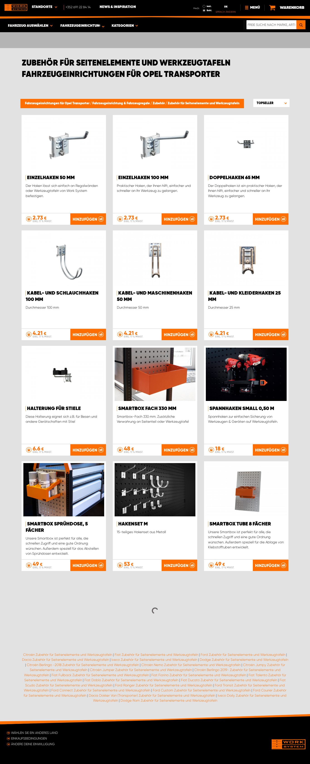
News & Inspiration (118, 7)
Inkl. (209, 6)
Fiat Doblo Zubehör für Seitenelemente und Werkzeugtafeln (131, 680)
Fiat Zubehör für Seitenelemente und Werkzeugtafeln (156, 655)
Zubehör (159, 103)
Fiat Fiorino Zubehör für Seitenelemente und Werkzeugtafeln (198, 675)
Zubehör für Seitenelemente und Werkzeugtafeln (203, 103)
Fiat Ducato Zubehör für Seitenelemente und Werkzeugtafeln (229, 680)
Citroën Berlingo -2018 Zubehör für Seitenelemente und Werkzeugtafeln (83, 665)
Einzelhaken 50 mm (51, 177)
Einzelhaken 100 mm (143, 177)
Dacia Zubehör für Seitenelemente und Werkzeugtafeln (65, 660)
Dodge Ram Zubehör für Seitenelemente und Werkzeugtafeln (169, 700)
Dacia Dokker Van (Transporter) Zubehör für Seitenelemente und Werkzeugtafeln (152, 695)
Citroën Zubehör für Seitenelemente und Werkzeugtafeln (67, 655)
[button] (271, 103)
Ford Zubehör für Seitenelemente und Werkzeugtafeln (243, 655)
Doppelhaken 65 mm (234, 177)
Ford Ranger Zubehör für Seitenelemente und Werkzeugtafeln (163, 685)
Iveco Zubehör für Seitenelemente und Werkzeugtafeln (154, 660)
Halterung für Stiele (54, 408)
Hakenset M (133, 524)
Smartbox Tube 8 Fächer (240, 524)
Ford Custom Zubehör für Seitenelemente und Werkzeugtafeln (202, 690)
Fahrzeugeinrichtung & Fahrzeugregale (121, 103)
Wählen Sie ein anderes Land (34, 733)
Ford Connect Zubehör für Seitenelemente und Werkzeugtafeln (100, 690)
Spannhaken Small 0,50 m (241, 408)
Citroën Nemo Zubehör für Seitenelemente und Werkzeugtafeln (191, 665)
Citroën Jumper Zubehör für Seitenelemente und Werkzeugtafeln (141, 670)
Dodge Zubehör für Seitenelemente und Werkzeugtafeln (244, 660)
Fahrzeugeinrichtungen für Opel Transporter (57, 103)
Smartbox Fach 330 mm (147, 408)
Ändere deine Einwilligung (33, 744)
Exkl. (209, 10)
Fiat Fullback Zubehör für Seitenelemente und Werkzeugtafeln (100, 675)
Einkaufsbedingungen (29, 738)
